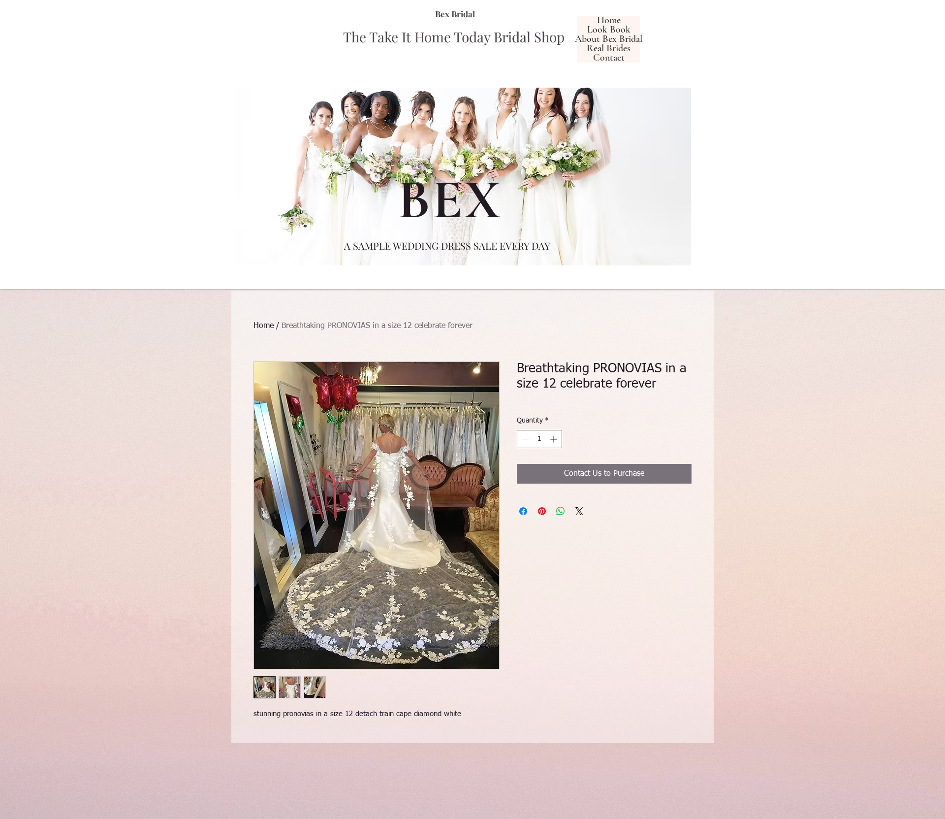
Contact (609, 58)
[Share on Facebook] (523, 511)
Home (609, 20)
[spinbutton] (539, 439)
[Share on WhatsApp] (561, 511)
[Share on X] (579, 511)
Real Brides (608, 48)
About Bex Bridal (608, 39)
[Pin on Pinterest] (542, 511)
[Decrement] (524, 439)
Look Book (608, 29)
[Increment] (554, 439)
